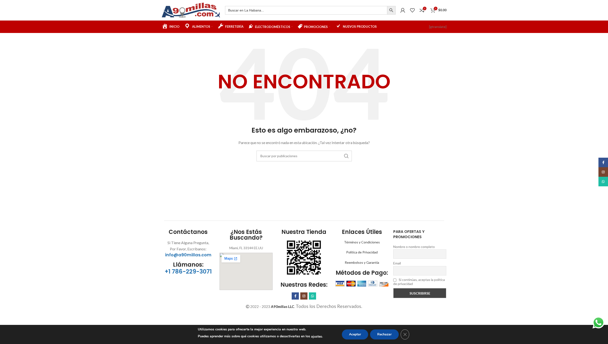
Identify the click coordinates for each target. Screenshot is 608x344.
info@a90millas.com (188, 255)
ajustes (316, 336)
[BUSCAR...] (346, 155)
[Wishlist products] (412, 10)
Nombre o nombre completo (414, 247)
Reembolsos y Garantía (362, 262)
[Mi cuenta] (403, 10)
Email (397, 263)
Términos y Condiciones (362, 242)
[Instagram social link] (303, 296)
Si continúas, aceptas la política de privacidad (419, 282)
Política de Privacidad (362, 252)
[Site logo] (191, 10)
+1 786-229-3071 (188, 271)
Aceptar (355, 334)
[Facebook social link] (295, 296)
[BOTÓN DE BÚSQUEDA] (391, 10)
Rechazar (384, 334)
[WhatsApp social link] (312, 296)
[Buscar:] (306, 10)
